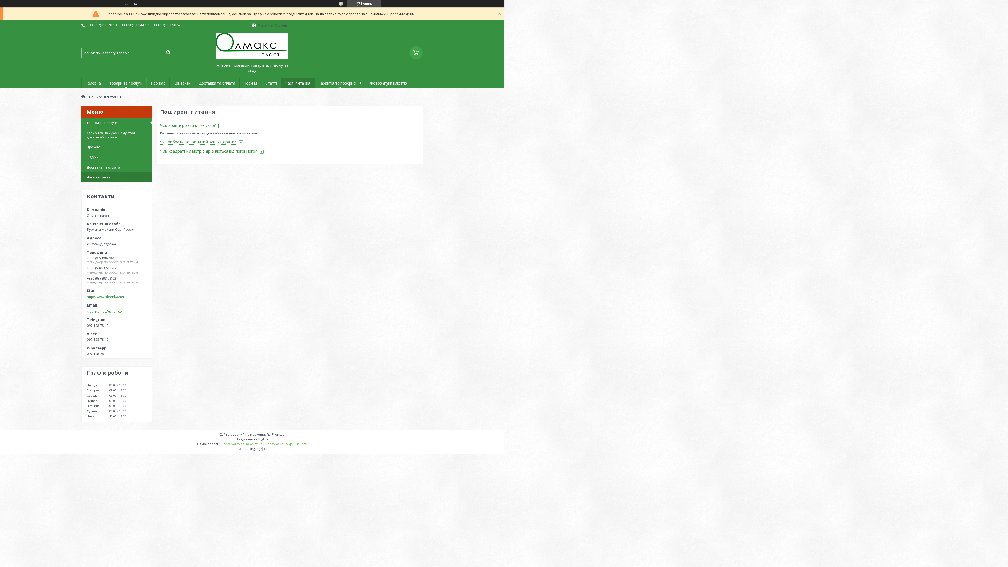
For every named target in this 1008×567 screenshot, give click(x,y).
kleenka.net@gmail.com (106, 311)
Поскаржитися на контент (242, 444)
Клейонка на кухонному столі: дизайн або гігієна (111, 134)
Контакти (182, 83)
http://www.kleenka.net (105, 296)
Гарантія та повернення (340, 83)
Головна (93, 83)
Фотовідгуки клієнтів (388, 83)
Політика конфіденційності (286, 444)
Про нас (158, 83)
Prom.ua (278, 434)
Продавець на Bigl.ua (252, 439)
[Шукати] (168, 53)
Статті (271, 83)
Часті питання (297, 83)
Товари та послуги (126, 83)
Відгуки (93, 157)
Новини (250, 83)
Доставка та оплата (217, 83)
